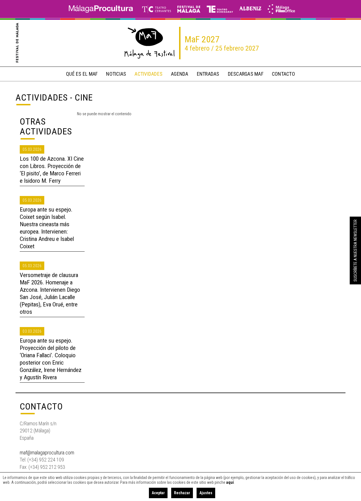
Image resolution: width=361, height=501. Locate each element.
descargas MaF (245, 74)
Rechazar (182, 493)
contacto (283, 74)
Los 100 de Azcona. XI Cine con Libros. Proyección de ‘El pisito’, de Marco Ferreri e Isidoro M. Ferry (52, 169)
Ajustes (205, 493)
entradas (208, 74)
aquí (230, 482)
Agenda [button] (179, 74)
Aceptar (158, 493)
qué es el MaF (82, 74)
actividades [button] (148, 74)
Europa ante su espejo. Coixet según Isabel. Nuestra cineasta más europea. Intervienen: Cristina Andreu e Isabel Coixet (47, 228)
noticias (116, 74)
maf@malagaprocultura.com (47, 453)
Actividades (42, 97)
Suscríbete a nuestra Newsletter (355, 250)
